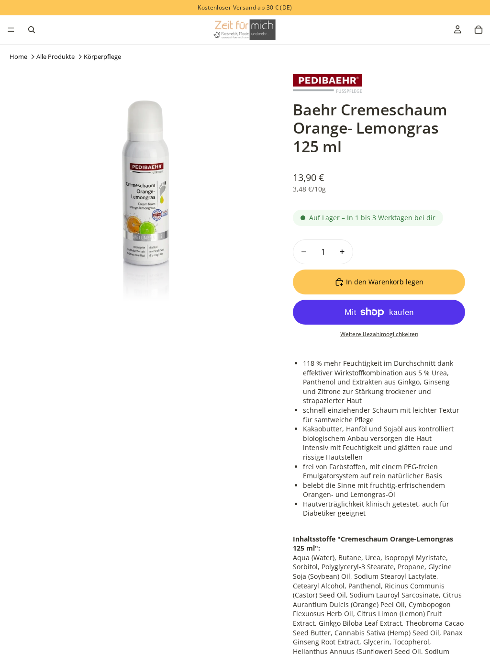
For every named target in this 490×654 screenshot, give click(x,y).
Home (18, 56)
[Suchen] (31, 29)
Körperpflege (102, 56)
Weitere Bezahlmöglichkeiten (379, 334)
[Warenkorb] (478, 29)
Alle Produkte (55, 56)
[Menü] (11, 30)
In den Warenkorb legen (384, 281)
